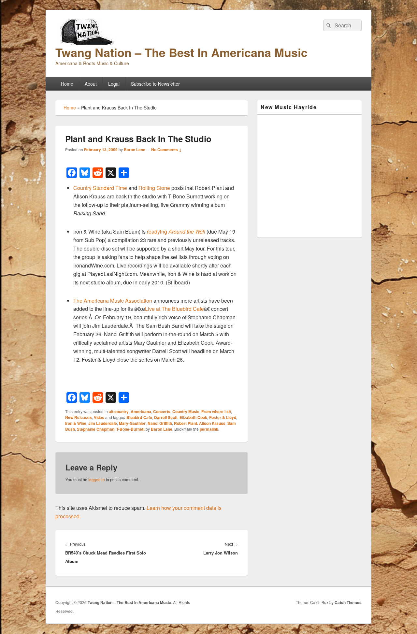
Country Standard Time (100, 188)
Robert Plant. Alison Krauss (199, 423)
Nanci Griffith (160, 423)
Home (67, 83)
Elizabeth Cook (193, 417)
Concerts (161, 411)
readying (176, 231)
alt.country (119, 411)
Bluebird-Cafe (139, 417)
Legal (114, 83)
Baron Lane (134, 149)
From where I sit (216, 411)
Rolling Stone (154, 188)
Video (99, 417)
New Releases (78, 417)
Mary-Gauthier (132, 423)
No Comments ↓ (166, 149)
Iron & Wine (75, 423)
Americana (141, 411)
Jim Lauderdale (102, 423)
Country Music (185, 411)
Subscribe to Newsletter (155, 83)
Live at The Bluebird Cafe (174, 308)
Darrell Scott (166, 417)
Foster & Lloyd (222, 417)
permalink (209, 429)
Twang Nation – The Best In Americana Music (181, 52)
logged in (96, 479)
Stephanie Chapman (95, 429)
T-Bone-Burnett (130, 429)
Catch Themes (348, 602)
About (91, 83)
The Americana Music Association (112, 300)
